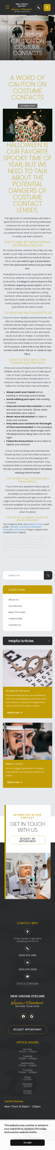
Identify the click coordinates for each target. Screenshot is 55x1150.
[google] (32, 1016)
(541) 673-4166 (27, 955)
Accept (28, 1142)
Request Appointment (27, 1029)
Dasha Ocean (35, 524)
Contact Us (14, 625)
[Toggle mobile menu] (7, 7)
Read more (13, 712)
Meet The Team (17, 612)
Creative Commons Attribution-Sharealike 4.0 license (23, 528)
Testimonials (15, 618)
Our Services (15, 606)
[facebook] (23, 1016)
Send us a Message (27, 983)
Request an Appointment (27, 840)
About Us (13, 599)
